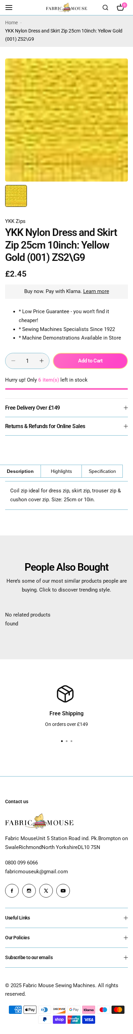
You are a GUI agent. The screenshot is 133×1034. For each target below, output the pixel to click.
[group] (66, 120)
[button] (71, 741)
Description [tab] (20, 471)
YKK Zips (15, 221)
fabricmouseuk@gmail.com (36, 872)
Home (11, 22)
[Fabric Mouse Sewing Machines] (66, 7)
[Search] (105, 7)
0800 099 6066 (21, 863)
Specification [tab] (102, 471)
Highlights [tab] (61, 471)
